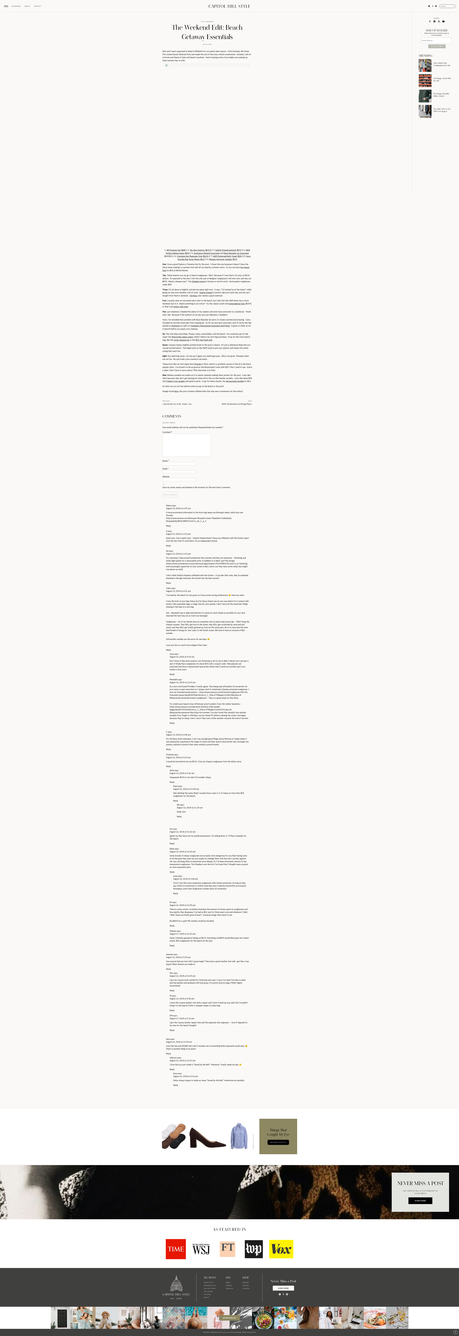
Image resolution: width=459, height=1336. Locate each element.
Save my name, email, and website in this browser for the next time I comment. (196, 487)
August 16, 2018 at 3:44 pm (185, 879)
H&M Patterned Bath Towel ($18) (227, 256)
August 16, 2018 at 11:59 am (179, 1042)
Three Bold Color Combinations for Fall (442, 64)
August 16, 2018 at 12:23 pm (183, 1060)
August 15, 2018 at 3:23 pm (178, 554)
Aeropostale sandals (235, 381)
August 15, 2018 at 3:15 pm (178, 534)
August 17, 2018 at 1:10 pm (182, 1018)
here (176, 391)
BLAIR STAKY (252, 1332)
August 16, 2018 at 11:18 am (190, 807)
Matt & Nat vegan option (182, 337)
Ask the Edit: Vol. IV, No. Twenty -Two (178, 404)
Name (165, 461)
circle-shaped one (181, 340)
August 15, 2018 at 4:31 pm (178, 591)
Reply (168, 526)
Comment (167, 432)
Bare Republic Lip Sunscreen (236, 253)
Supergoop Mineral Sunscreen (207, 253)
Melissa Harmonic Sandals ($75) (223, 259)
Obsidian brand (198, 281)
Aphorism (175, 326)
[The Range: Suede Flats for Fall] (425, 80)
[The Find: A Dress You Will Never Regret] (425, 111)
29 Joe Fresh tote (204, 340)
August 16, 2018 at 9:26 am (182, 773)
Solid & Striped (205, 292)
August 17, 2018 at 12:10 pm (183, 934)
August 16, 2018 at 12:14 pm (183, 682)
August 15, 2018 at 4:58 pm (178, 735)
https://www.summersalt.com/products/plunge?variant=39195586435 (198, 563)
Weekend (209, 21)
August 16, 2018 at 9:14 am (178, 757)
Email (165, 469)
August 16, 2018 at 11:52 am (182, 832)
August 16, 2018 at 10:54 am (186, 789)
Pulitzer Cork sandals (175, 381)
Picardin (197, 364)
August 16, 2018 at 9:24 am (178, 957)
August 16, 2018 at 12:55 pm (183, 905)
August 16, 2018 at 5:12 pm (185, 1076)
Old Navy (194, 295)
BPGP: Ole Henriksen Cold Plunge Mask (236, 404)
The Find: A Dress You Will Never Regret (442, 110)
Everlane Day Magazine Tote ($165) (193, 256)
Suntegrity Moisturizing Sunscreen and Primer (210, 326)
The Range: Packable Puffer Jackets (441, 95)
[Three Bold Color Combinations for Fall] (425, 65)
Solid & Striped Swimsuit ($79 (228, 250)
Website (165, 476)
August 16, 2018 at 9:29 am (182, 657)
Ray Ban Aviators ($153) (200, 250)
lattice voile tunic (180, 306)
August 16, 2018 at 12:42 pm (183, 851)
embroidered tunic (237, 303)
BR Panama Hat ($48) (176, 250)
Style (203, 21)
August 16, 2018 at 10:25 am (182, 976)
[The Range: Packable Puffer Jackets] (425, 96)
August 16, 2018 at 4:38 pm (182, 998)
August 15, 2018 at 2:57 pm (178, 508)
